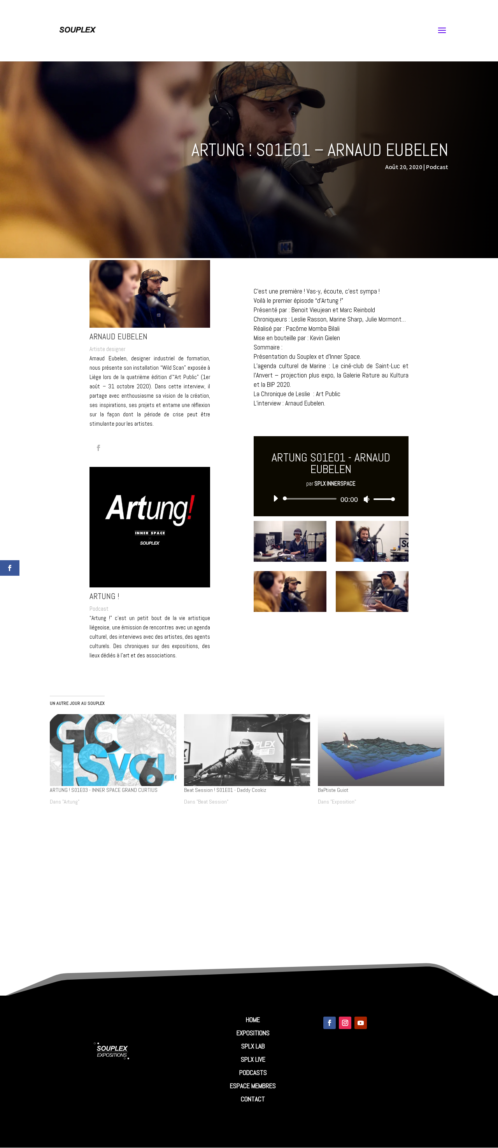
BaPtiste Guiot (333, 789)
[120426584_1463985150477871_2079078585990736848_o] (290, 559)
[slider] (382, 499)
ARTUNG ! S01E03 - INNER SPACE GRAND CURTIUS (104, 789)
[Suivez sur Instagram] (345, 1023)
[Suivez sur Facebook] (329, 1023)
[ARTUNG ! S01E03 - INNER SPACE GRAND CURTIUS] (113, 750)
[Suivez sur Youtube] (360, 1023)
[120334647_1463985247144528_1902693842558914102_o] (290, 609)
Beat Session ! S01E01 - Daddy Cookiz (225, 789)
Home (253, 1019)
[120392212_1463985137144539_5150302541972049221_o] (372, 559)
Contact (253, 1099)
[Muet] (366, 499)
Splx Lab (253, 1046)
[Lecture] (275, 498)
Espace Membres (253, 1086)
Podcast (437, 167)
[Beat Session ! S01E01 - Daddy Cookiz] (247, 750)
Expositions (253, 1033)
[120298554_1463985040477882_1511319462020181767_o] (372, 609)
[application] (331, 499)
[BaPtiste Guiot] (381, 750)
